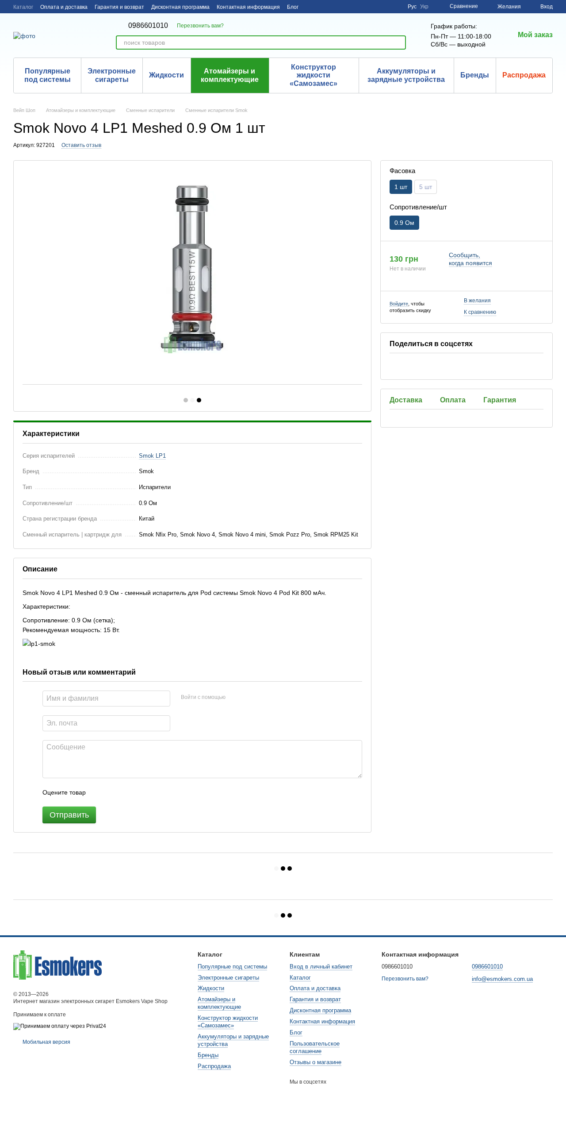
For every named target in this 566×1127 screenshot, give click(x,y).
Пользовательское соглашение (315, 1047)
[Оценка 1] (100, 792)
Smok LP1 (152, 455)
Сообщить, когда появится (470, 258)
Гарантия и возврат (119, 7)
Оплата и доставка (64, 7)
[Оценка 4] (143, 792)
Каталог (23, 7)
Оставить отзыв (81, 145)
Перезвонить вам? (200, 26)
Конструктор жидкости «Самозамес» (313, 75)
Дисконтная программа (180, 7)
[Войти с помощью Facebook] (235, 697)
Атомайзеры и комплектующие (230, 75)
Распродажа (524, 75)
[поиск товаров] (399, 42)
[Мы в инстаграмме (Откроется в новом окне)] (384, 6)
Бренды (474, 75)
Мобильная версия (45, 1042)
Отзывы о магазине (315, 1062)
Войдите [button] (399, 303)
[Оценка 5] (157, 792)
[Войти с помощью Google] (249, 697)
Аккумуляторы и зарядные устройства (406, 75)
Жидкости (166, 75)
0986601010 (148, 25)
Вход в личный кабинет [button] (321, 966)
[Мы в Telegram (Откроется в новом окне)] (395, 6)
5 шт (425, 186)
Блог (292, 7)
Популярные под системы (47, 75)
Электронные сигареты (112, 75)
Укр (424, 6)
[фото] (57, 965)
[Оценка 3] (129, 792)
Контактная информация (248, 7)
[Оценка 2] (114, 792)
